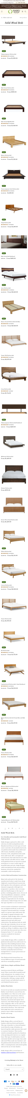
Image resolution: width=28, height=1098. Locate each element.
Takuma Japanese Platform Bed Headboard (11, 422)
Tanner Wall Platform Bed (7, 355)
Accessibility (20, 1092)
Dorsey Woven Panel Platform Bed (9, 519)
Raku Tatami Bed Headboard (8, 256)
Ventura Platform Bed (6, 752)
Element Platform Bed (6, 488)
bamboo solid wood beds (8, 1052)
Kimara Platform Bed (6, 155)
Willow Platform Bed (6, 551)
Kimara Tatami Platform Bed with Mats (10, 321)
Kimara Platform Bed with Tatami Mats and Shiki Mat (13, 718)
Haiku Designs (13, 1086)
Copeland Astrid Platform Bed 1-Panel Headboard (13, 684)
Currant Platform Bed (6, 585)
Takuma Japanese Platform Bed (8, 54)
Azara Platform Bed (6, 288)
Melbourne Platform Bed (7, 456)
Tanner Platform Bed (6, 618)
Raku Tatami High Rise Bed (7, 121)
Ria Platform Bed (5, 650)
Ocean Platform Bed (6, 389)
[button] (1, 11)
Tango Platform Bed (6, 222)
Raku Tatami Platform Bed (7, 87)
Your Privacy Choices (15, 1094)
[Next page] (22, 828)
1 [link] (5, 828)
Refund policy (12, 1088)
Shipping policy (19, 1090)
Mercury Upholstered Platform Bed (9, 786)
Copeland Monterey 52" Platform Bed (10, 820)
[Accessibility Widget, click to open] (26, 1090)
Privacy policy (20, 1088)
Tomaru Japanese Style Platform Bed (10, 189)
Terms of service (10, 1090)
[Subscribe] (22, 1069)
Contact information (11, 1092)
